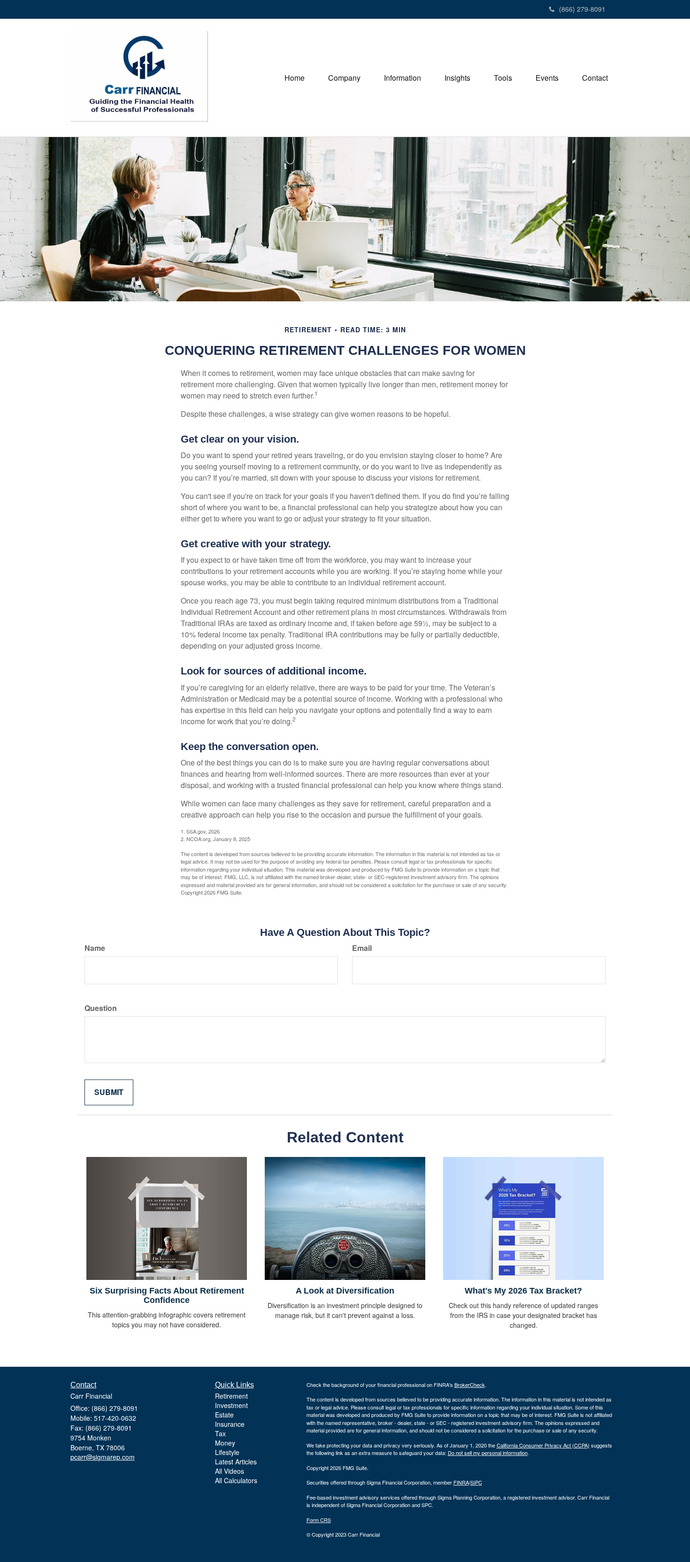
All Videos (229, 1471)
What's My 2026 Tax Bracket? (523, 1290)
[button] (344, 78)
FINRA (461, 1482)
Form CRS (319, 1520)
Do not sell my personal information (488, 1452)
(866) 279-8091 (582, 9)
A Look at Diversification (345, 1290)
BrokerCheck (469, 1384)
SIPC (476, 1482)
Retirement (231, 1396)
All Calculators (236, 1480)
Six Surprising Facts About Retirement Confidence (167, 1295)
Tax (220, 1433)
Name (94, 948)
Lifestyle (227, 1452)
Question (100, 1008)
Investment (231, 1405)
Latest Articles (236, 1461)
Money (225, 1442)
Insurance (230, 1424)
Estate (224, 1414)
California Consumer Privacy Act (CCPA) (543, 1445)
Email (362, 948)
